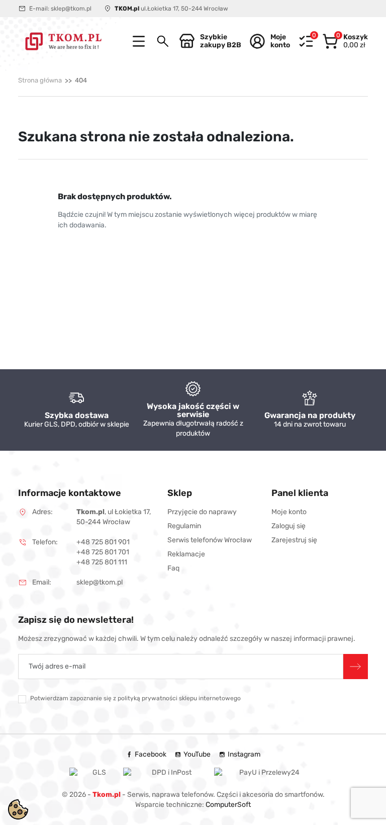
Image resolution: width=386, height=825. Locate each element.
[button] (163, 41)
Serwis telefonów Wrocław (209, 540)
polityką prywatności (147, 698)
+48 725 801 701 (102, 552)
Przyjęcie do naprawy (202, 512)
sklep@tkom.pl (71, 8)
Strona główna (40, 80)
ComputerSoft (228, 804)
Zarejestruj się (294, 540)
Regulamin (184, 526)
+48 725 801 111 (101, 562)
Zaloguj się (288, 526)
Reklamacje (186, 554)
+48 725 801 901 (103, 542)
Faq (173, 568)
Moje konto (289, 512)
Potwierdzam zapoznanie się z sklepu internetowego (135, 698)
